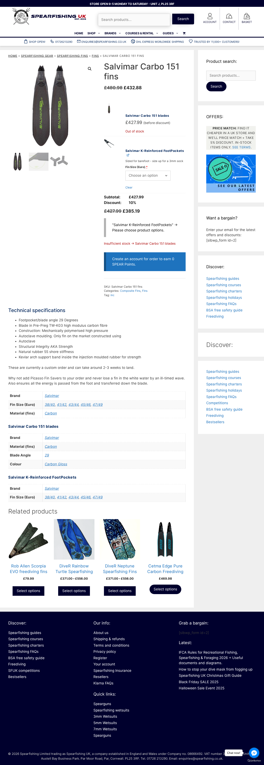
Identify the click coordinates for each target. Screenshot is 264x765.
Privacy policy (104, 651)
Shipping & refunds (109, 639)
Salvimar (52, 396)
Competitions (217, 403)
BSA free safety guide (224, 310)
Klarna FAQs (103, 683)
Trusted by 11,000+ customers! (216, 41)
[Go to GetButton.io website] (254, 760)
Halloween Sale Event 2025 (201, 688)
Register (100, 658)
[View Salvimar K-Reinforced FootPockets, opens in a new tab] (128, 154)
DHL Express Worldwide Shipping (160, 41)
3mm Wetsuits (105, 716)
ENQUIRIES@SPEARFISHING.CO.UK (103, 41)
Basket (247, 22)
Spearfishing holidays (224, 298)
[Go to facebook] (254, 753)
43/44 (73, 405)
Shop (91, 33)
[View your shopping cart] (184, 33)
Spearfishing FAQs (221, 304)
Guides (168, 33)
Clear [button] (128, 187)
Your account (104, 664)
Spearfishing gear (37, 55)
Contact (229, 22)
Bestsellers (215, 422)
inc (112, 295)
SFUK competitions (24, 670)
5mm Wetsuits (105, 723)
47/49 (98, 405)
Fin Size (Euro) (136, 167)
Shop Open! (37, 41)
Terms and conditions (111, 645)
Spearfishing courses (223, 285)
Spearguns (102, 704)
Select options (28, 591)
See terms (241, 147)
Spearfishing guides (222, 278)
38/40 (50, 405)
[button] (89, 69)
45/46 (86, 405)
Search (183, 19)
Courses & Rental (139, 33)
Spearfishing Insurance (112, 670)
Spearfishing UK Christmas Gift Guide (210, 675)
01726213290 (63, 41)
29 (47, 455)
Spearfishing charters (224, 291)
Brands (110, 33)
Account (210, 22)
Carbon (51, 413)
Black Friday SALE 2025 (198, 682)
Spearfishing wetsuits (111, 710)
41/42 (61, 405)
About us (100, 633)
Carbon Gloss (56, 464)
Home (78, 33)
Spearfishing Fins (72, 55)
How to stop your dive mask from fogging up (215, 669)
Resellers (100, 677)
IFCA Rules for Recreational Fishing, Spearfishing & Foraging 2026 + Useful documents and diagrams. (211, 657)
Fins (95, 55)
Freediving (215, 316)
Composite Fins (130, 290)
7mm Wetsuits (105, 729)
